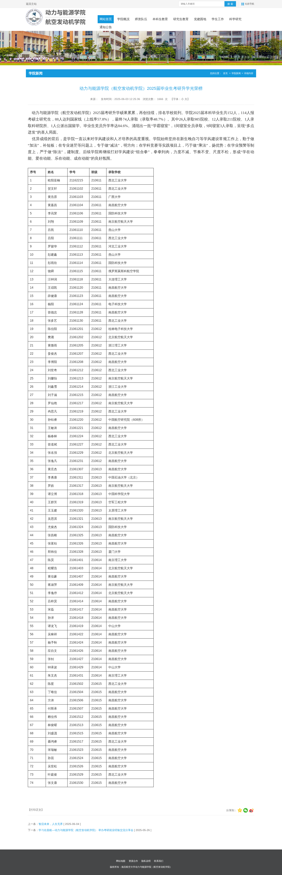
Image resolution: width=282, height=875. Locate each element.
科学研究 (235, 19)
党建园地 (200, 19)
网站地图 (120, 861)
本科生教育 (160, 19)
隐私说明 (146, 861)
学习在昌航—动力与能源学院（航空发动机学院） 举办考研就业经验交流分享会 (86, 830)
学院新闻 (236, 73)
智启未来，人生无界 (51, 823)
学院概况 (123, 19)
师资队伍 (141, 19)
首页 (225, 73)
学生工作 (218, 19)
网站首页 (106, 19)
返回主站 (31, 3)
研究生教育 (181, 19)
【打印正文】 (36, 809)
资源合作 (133, 861)
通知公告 (106, 27)
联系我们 (158, 861)
